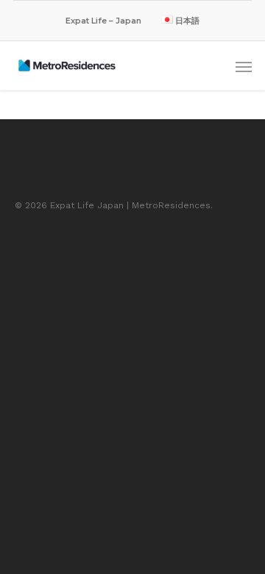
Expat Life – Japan (103, 20)
